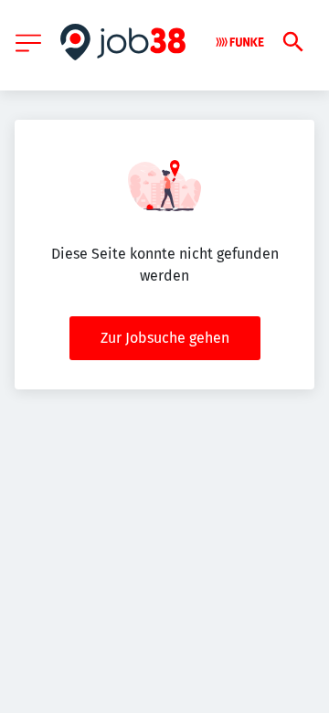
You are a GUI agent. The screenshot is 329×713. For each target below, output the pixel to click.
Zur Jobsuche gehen (165, 337)
